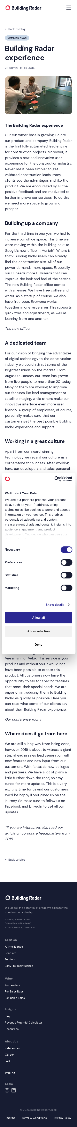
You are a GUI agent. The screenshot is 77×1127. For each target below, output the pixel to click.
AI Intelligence (14, 946)
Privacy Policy (62, 1118)
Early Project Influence (19, 966)
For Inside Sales (15, 998)
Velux (32, 658)
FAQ (7, 1061)
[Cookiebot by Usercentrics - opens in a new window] (54, 479)
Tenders (10, 959)
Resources (12, 1029)
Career (9, 1054)
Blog (7, 1016)
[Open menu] (69, 8)
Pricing (10, 1073)
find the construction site (25, 262)
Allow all (38, 617)
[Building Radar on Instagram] (7, 1090)
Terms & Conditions (34, 1118)
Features (10, 953)
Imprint (10, 1118)
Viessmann (13, 658)
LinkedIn (35, 806)
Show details (55, 604)
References (12, 1048)
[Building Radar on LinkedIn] (13, 1090)
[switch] (66, 562)
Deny (38, 644)
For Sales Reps (14, 991)
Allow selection (38, 631)
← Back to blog (15, 29)
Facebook (13, 806)
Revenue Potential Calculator (23, 1022)
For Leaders (12, 985)
